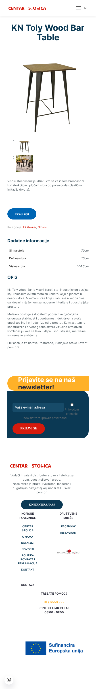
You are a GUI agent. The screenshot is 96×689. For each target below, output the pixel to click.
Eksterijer (29, 227)
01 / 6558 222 (54, 602)
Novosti (28, 549)
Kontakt (27, 569)
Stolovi (42, 227)
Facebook (68, 526)
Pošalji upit (22, 213)
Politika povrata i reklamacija (28, 559)
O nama (27, 536)
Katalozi (27, 543)
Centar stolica (28, 528)
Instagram (68, 532)
